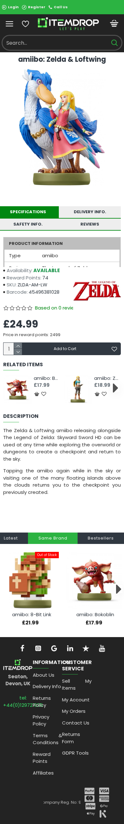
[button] (9, 388)
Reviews (89, 224)
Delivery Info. (90, 212)
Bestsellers (101, 538)
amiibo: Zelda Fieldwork (107, 378)
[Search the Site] (114, 43)
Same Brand (52, 538)
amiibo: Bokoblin (47, 378)
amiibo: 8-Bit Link (31, 614)
